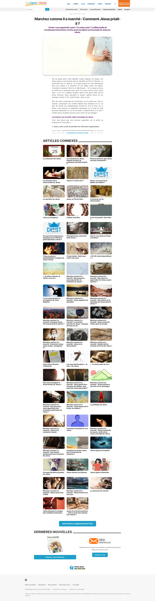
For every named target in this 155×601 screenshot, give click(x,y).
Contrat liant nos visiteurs (60, 589)
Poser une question (30, 584)
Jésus (84, 13)
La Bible (75, 4)
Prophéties (91, 4)
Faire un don (84, 9)
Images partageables (109, 9)
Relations (108, 4)
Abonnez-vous (100, 555)
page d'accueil (73, 13)
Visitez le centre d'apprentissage (124, 3)
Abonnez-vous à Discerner (55, 557)
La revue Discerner (95, 9)
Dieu (68, 4)
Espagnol (127, 9)
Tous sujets (76, 584)
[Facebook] (26, 580)
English (120, 9)
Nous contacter (52, 584)
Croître (100, 4)
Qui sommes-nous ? (72, 9)
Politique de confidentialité (76, 589)
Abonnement (42, 584)
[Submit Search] (47, 9)
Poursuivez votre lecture (77, 133)
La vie (83, 4)
